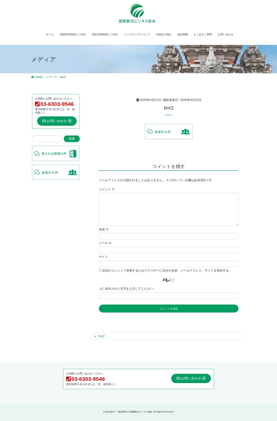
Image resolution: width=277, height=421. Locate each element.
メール (105, 243)
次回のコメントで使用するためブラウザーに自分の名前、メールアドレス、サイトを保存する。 (167, 270)
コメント (107, 189)
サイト (103, 256)
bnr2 (102, 336)
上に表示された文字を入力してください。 (127, 288)
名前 (104, 229)
